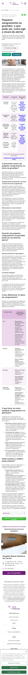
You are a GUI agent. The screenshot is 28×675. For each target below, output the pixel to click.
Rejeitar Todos (14, 667)
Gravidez (6, 10)
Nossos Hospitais (14, 617)
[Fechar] (26, 651)
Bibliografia (6, 513)
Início (2, 10)
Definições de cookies (14, 663)
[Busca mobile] (22, 3)
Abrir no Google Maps (14, 573)
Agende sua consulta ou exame (16, 598)
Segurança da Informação (14, 643)
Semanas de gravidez (14, 10)
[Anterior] (2, 544)
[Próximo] (26, 544)
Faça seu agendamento (14, 632)
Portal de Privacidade (14, 640)
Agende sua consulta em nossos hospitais (14, 518)
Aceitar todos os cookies (14, 672)
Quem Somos (14, 620)
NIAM (14, 623)
